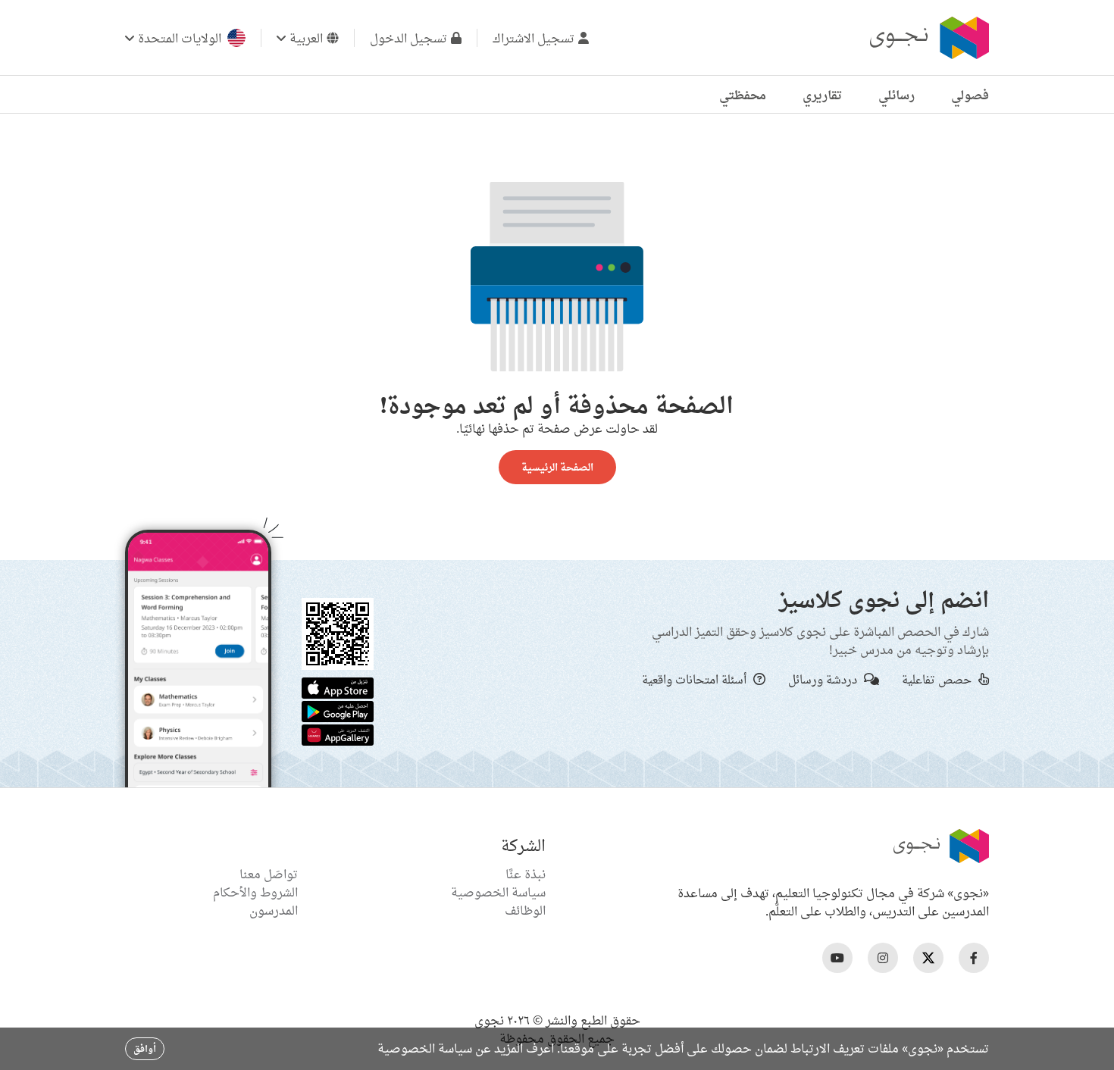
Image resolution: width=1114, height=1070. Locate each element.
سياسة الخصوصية (498, 892)
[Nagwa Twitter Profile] (928, 958)
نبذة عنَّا (525, 873)
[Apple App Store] (338, 686)
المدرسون (273, 910)
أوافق (144, 1048)
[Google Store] (338, 710)
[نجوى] (927, 38)
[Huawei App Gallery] (338, 733)
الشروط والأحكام (255, 892)
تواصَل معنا (268, 873)
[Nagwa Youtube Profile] (837, 958)
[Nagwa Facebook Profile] (974, 958)
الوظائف (525, 910)
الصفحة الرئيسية (557, 467)
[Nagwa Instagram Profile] (883, 958)
